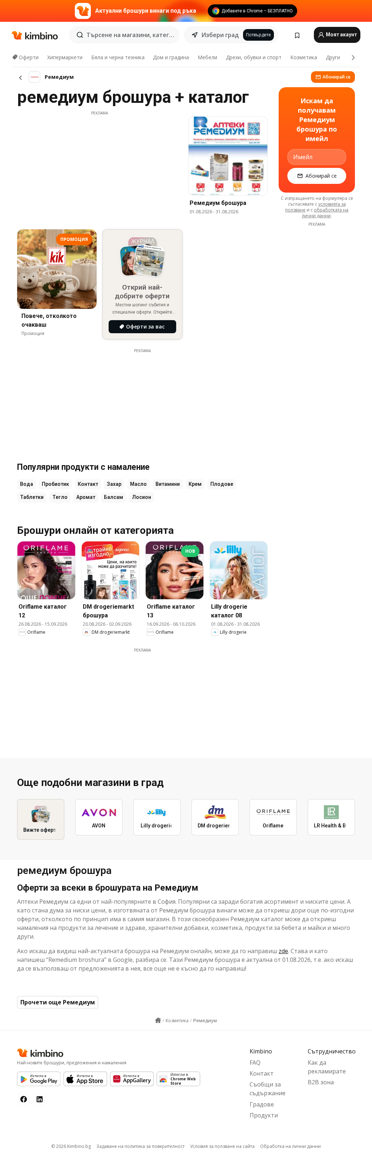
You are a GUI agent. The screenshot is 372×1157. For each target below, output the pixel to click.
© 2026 (71, 1146)
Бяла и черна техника (118, 57)
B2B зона (321, 1082)
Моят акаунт (341, 34)
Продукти (264, 1115)
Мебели (207, 57)
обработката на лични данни (325, 213)
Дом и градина (171, 57)
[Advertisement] (100, 167)
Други (333, 57)
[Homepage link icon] (158, 1020)
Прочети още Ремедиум (57, 1002)
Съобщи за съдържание (268, 1088)
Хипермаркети (64, 57)
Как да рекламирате (327, 1067)
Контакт (262, 1073)
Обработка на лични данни (290, 1146)
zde (283, 951)
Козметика (303, 57)
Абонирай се (337, 77)
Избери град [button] (220, 35)
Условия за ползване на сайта (222, 1146)
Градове (262, 1104)
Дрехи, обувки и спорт (254, 57)
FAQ (255, 1063)
